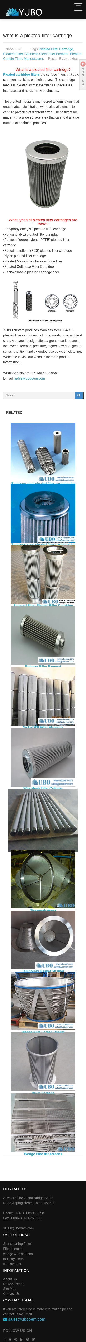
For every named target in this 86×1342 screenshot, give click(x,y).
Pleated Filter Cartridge (56, 49)
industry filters (13, 1259)
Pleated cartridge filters (21, 74)
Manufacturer (33, 59)
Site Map (9, 1289)
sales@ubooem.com (29, 378)
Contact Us (11, 1293)
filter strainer (12, 1264)
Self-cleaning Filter (17, 1244)
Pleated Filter (13, 54)
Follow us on (17, 1331)
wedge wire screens (18, 1254)
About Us (10, 1279)
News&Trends (13, 1284)
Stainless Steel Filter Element (46, 54)
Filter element (13, 1249)
